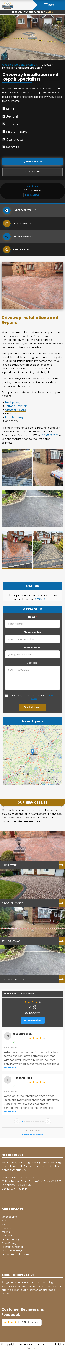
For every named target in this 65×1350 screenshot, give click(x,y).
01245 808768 (34, 161)
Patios (5, 1220)
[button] (32, 752)
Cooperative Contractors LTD (20, 64)
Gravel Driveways (12, 1250)
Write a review (32, 1020)
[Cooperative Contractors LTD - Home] (16, 5)
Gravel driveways (15, 409)
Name (32, 616)
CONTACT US (32, 171)
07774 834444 (19, 1188)
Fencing (6, 1228)
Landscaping (9, 1217)
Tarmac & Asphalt (13, 1247)
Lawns (5, 1224)
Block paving (13, 402)
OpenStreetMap (51, 784)
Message (33, 662)
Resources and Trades (15, 1254)
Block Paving (9, 1243)
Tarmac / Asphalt (16, 406)
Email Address (32, 647)
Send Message (32, 707)
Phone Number (32, 632)
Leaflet (43, 784)
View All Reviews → (32, 1134)
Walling (6, 1232)
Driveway (7, 1235)
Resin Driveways (14, 417)
